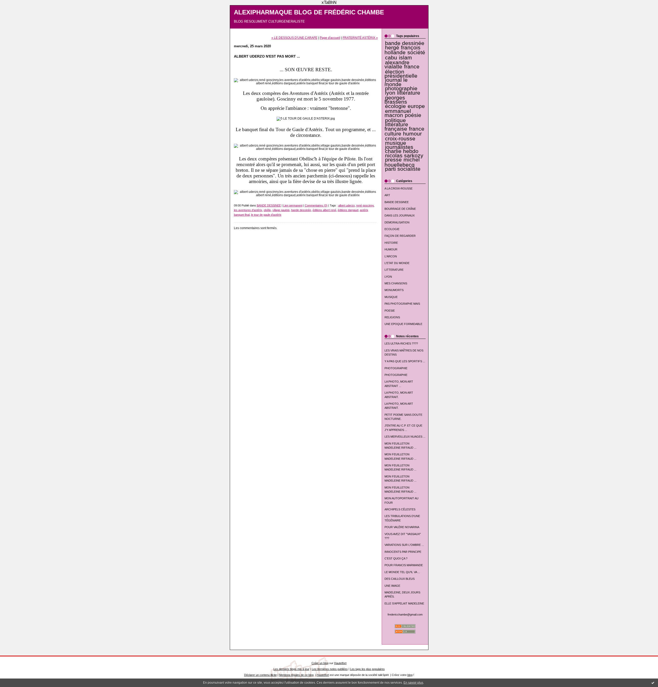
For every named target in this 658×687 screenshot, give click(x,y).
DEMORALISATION (397, 222)
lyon (390, 93)
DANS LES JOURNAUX (400, 215)
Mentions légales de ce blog (296, 674)
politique (395, 120)
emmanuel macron (398, 113)
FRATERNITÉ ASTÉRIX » (360, 37)
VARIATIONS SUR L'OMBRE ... (404, 544)
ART (387, 195)
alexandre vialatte (397, 64)
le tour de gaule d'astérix (266, 214)
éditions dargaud (348, 210)
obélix (267, 210)
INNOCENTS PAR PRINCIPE (403, 551)
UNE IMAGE (392, 585)
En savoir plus (413, 682)
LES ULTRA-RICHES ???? (401, 343)
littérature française (396, 126)
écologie (395, 106)
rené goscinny (365, 205)
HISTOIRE (391, 242)
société (416, 52)
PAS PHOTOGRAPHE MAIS (402, 303)
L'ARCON (391, 256)
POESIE (390, 310)
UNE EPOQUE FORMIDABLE (403, 324)
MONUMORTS (394, 290)
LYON (388, 276)
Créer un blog (320, 663)
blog (410, 674)
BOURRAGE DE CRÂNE (400, 208)
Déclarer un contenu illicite (260, 674)
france (411, 67)
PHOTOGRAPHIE (396, 368)
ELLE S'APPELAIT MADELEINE (404, 603)
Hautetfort (340, 663)
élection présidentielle (401, 74)
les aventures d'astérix (248, 210)
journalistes (399, 147)
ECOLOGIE (392, 229)
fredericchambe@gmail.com (405, 614)
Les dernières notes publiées (330, 669)
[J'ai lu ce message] (653, 683)
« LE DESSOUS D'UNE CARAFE (294, 37)
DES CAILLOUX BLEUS (400, 578)
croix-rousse (400, 138)
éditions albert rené (324, 210)
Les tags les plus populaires (367, 669)
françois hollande (403, 50)
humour (412, 134)
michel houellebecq (402, 162)
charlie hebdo (401, 151)
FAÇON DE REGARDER (400, 235)
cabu (391, 58)
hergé (392, 47)
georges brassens (396, 100)
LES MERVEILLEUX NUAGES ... (405, 436)
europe (416, 106)
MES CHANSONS (396, 283)
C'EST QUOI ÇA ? (396, 558)
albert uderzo (346, 205)
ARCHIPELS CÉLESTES (400, 509)
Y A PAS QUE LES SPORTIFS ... (405, 361)
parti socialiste (403, 169)
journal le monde (396, 82)
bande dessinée (404, 43)
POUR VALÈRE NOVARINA (402, 527)
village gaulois (281, 210)
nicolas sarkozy (404, 155)
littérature (408, 93)
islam (405, 58)
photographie (401, 88)
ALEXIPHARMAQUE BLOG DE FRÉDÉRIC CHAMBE (309, 12)
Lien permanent (293, 205)
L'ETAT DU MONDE (397, 263)
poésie (413, 115)
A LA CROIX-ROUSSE (399, 188)
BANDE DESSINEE (397, 202)
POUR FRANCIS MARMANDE (404, 565)
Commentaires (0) (316, 205)
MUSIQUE (391, 297)
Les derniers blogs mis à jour (291, 669)
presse (393, 160)
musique (395, 143)
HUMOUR (391, 249)
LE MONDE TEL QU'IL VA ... (402, 572)
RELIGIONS (392, 317)
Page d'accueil (330, 37)
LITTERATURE (394, 269)
